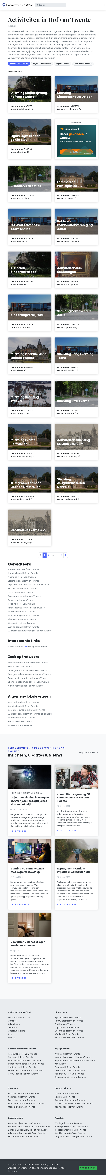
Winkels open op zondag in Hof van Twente (30, 630)
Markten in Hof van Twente (21, 611)
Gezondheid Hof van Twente (69, 1030)
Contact (12, 1020)
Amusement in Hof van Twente (23, 569)
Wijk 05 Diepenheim (42, 63)
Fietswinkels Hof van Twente (69, 1020)
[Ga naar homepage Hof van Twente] (17, 5)
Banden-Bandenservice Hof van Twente (28, 1129)
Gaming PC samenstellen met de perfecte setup (27, 870)
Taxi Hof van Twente (65, 1024)
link (25, 646)
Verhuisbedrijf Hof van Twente (23, 1073)
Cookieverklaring (16, 1030)
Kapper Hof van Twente (67, 1027)
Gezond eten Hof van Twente (69, 1037)
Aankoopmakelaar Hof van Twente (26, 685)
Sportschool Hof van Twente (69, 1106)
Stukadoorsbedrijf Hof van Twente (25, 1070)
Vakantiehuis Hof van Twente (69, 1073)
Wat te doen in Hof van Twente (23, 626)
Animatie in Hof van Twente (22, 576)
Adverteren (14, 1024)
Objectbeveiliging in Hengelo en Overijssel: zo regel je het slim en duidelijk (29, 801)
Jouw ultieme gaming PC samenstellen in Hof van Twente (73, 797)
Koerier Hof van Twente (20, 666)
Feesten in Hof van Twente (21, 600)
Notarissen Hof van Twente (21, 1096)
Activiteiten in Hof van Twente (23, 573)
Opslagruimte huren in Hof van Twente (27, 670)
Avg (10, 1034)
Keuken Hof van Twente (67, 1093)
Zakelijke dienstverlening (26, 793)
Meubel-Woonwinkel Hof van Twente (73, 1057)
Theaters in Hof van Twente (22, 619)
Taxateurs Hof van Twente (21, 1100)
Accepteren (88, 1168)
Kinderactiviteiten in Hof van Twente (26, 607)
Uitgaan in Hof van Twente (21, 623)
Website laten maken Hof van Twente (74, 1103)
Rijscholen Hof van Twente (68, 1017)
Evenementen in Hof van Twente (24, 596)
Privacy (12, 1037)
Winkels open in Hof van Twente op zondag (30, 713)
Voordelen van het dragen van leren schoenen (27, 943)
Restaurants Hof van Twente (22, 1053)
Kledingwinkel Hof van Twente (70, 1100)
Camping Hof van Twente (67, 1067)
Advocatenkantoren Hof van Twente (26, 1133)
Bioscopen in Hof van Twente (22, 588)
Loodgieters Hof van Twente (22, 1067)
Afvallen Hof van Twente (67, 1034)
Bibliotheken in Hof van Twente (23, 580)
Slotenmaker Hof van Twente (23, 1136)
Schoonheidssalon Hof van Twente (25, 1060)
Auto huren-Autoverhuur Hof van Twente (29, 1126)
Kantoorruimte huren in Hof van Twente (28, 662)
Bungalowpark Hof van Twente (70, 1077)
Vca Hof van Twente (65, 1096)
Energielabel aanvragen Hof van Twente (28, 681)
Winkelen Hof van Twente (67, 1053)
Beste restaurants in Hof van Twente (26, 709)
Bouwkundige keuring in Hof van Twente (28, 678)
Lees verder (19, 831)
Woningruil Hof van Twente (68, 1123)
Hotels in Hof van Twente (20, 721)
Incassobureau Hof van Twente (70, 1129)
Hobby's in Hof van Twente (21, 603)
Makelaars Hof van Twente (21, 1106)
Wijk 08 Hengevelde (83, 63)
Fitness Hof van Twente (20, 725)
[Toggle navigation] (101, 5)
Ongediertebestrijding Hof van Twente (74, 1136)
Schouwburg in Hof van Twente (23, 615)
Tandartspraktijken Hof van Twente (26, 1063)
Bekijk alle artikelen (87, 752)
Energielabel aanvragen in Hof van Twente (29, 674)
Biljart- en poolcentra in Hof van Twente (28, 584)
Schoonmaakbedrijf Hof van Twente (26, 1103)
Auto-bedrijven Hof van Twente (24, 1123)
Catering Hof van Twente (20, 1057)
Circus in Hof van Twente (20, 592)
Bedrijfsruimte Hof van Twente (70, 1133)
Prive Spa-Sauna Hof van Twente (71, 1126)
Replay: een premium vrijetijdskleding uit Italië (73, 870)
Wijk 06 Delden (62, 63)
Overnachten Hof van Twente (70, 1070)
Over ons (12, 1027)
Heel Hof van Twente (19, 63)
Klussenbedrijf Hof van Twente (23, 1093)
